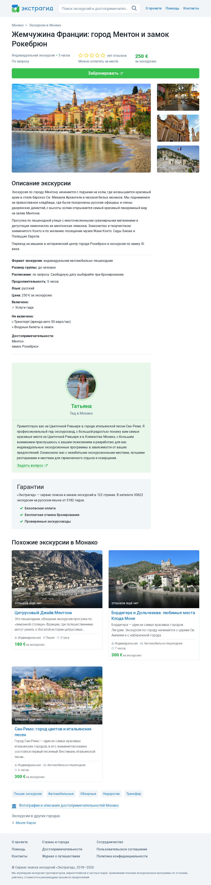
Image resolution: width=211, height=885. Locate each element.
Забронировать (103, 73)
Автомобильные (61, 794)
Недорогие (111, 794)
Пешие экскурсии (28, 794)
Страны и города (55, 842)
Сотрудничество (110, 842)
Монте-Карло (26, 823)
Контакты (191, 8)
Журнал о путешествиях (61, 856)
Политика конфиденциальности (122, 856)
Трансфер (133, 794)
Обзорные (88, 794)
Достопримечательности (62, 849)
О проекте (154, 8)
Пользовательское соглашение (122, 849)
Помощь (172, 8)
